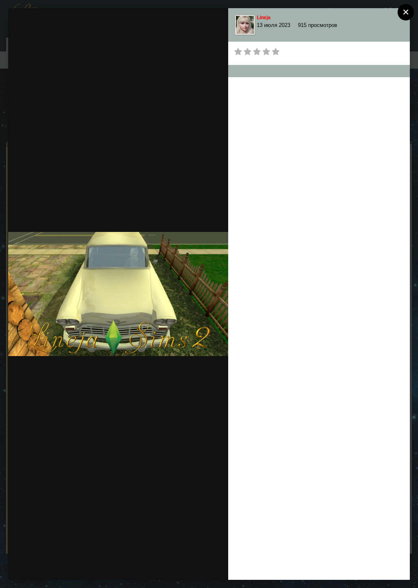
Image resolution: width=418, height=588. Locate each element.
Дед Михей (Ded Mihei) (75, 29)
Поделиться (193, 565)
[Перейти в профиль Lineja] (245, 25)
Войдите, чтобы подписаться (197, 22)
